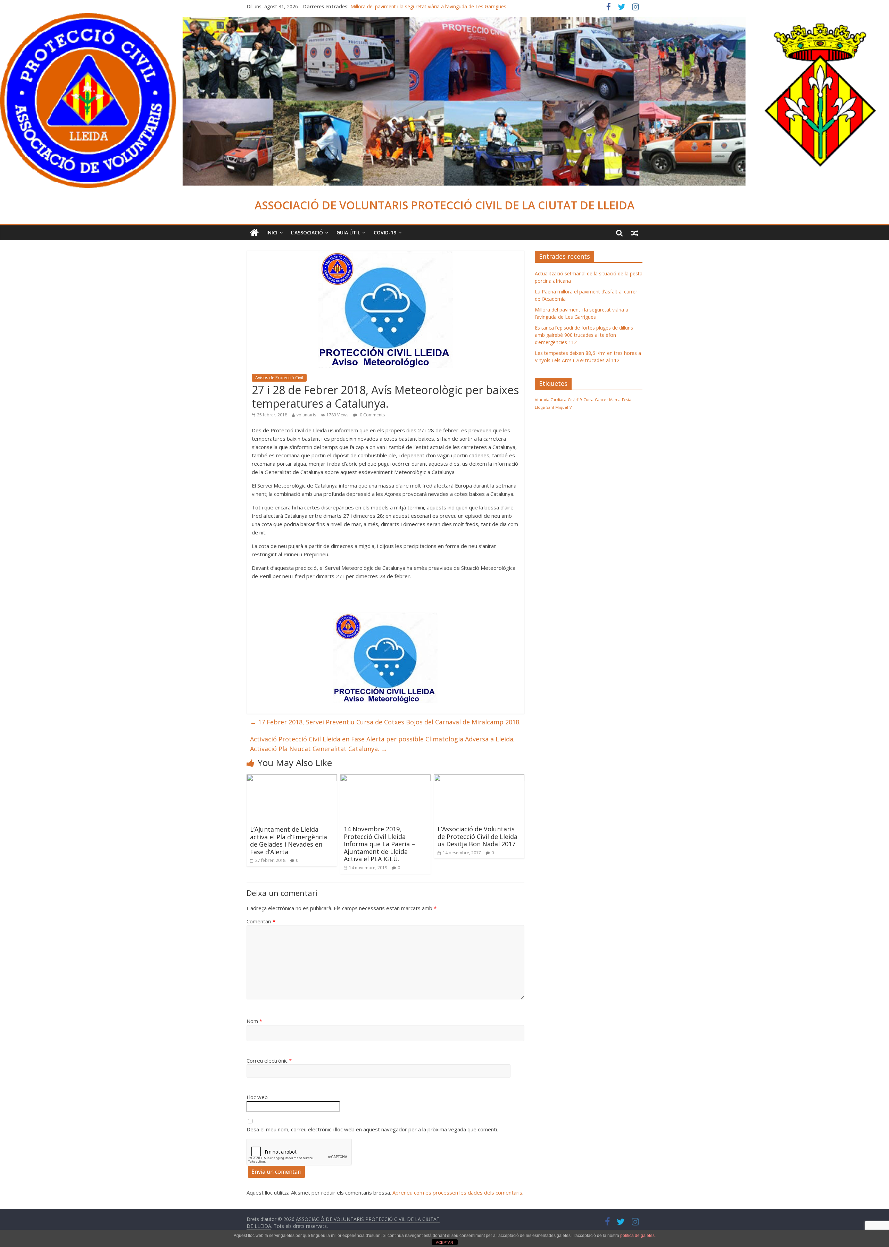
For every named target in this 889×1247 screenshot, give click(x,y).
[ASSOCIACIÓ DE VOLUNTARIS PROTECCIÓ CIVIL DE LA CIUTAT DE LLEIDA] (444, 17)
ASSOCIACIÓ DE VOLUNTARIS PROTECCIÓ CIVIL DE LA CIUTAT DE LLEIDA (444, 205)
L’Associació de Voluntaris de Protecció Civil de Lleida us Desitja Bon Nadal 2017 (477, 836)
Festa (626, 399)
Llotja (540, 407)
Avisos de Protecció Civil (279, 378)
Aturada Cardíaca (550, 399)
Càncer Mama (608, 399)
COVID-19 (385, 232)
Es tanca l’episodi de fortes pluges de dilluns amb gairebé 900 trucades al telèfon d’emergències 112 (584, 335)
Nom (254, 1020)
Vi (571, 407)
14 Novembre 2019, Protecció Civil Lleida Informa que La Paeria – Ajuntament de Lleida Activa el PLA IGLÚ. (379, 844)
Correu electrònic (269, 1060)
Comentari (261, 921)
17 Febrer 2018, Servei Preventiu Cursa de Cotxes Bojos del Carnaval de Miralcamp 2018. (385, 722)
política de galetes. (638, 1235)
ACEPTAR (444, 1242)
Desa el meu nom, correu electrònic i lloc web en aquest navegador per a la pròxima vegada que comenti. (372, 1129)
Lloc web (257, 1097)
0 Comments (372, 415)
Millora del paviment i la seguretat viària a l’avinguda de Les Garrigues (428, 7)
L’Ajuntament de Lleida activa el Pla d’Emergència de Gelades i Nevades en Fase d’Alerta (288, 840)
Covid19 (575, 399)
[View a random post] (634, 232)
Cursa (588, 399)
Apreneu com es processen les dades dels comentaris (457, 1192)
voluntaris (306, 415)
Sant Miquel (557, 407)
